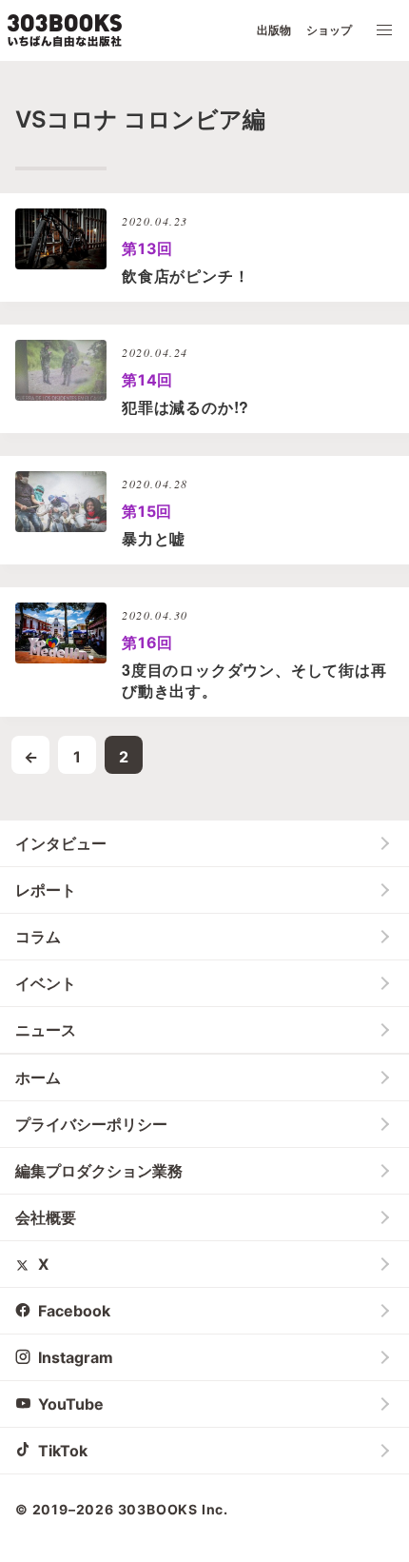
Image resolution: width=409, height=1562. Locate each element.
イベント (45, 983)
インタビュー (61, 843)
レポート (45, 890)
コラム (38, 936)
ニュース (45, 1029)
